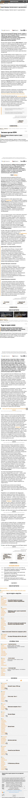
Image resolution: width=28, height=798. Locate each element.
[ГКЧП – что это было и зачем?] (4, 714)
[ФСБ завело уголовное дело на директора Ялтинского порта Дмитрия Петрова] (4, 623)
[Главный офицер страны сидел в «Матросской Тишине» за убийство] (4, 750)
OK (14, 795)
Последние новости (14, 565)
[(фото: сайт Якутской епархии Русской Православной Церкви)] (14, 409)
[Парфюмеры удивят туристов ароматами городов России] (4, 611)
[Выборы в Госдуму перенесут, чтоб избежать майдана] (4, 671)
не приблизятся (23, 233)
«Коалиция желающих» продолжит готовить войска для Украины (6, 315)
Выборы (15, 175)
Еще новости (14, 583)
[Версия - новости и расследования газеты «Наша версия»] (4, 2)
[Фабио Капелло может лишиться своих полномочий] (4, 662)
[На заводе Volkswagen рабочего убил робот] (4, 636)
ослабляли (8, 200)
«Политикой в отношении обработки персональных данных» (14, 791)
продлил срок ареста (22, 96)
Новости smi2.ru (3, 319)
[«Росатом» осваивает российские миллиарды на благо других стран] (4, 740)
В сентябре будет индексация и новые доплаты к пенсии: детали (20, 315)
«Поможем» (18, 427)
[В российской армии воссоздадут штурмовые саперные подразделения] (4, 600)
